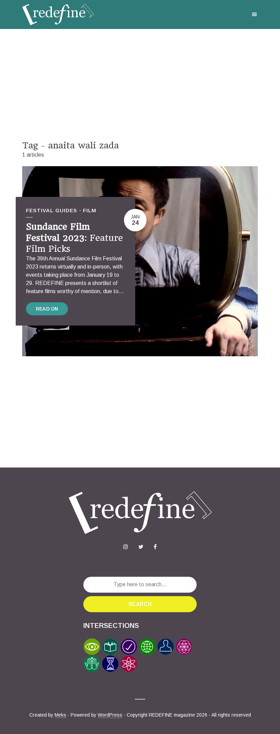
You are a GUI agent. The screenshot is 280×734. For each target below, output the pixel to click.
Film (89, 210)
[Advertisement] (140, 84)
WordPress (110, 715)
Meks (60, 715)
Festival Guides (51, 210)
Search (140, 604)
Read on (47, 309)
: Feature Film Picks (74, 237)
